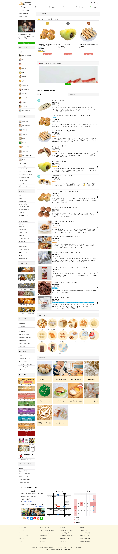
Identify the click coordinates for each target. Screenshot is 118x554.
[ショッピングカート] (97, 3)
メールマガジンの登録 (24, 238)
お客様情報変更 (22, 340)
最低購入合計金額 (23, 246)
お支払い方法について (24, 249)
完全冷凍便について (23, 215)
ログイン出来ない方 (23, 361)
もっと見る (68, 83)
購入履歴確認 (22, 323)
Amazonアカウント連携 (24, 343)
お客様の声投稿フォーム (24, 479)
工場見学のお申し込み (24, 482)
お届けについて (22, 198)
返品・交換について (23, 224)
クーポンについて (23, 252)
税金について (22, 244)
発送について (22, 195)
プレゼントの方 (22, 218)
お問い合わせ (22, 369)
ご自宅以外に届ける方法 (24, 358)
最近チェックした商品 (24, 334)
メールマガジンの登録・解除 (25, 364)
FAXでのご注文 (22, 229)
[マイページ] (94, 3)
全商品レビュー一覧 (23, 476)
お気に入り (21, 329)
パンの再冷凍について (24, 209)
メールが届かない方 (23, 367)
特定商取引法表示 (23, 471)
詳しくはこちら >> (40, 506)
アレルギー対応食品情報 (24, 473)
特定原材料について (23, 226)
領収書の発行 (22, 235)
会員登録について (23, 258)
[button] (91, 3)
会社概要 (21, 468)
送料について (22, 241)
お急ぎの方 (21, 212)
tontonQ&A (21, 355)
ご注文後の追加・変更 (24, 207)
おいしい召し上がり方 (24, 221)
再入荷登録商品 (22, 331)
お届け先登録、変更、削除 (25, 337)
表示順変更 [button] (72, 94)
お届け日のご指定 (23, 204)
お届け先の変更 (22, 201)
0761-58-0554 (28, 501)
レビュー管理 (22, 346)
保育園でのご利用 (23, 232)
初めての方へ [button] (26, 43)
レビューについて (23, 255)
